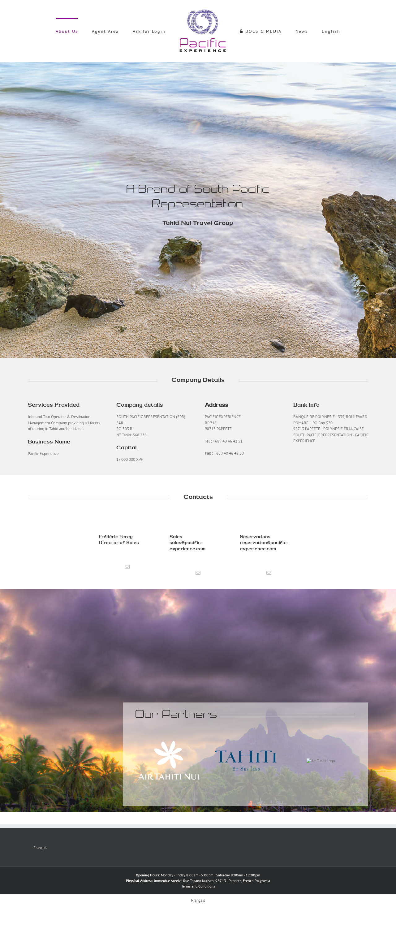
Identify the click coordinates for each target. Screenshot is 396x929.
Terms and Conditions (198, 886)
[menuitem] (89, 31)
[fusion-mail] (127, 566)
